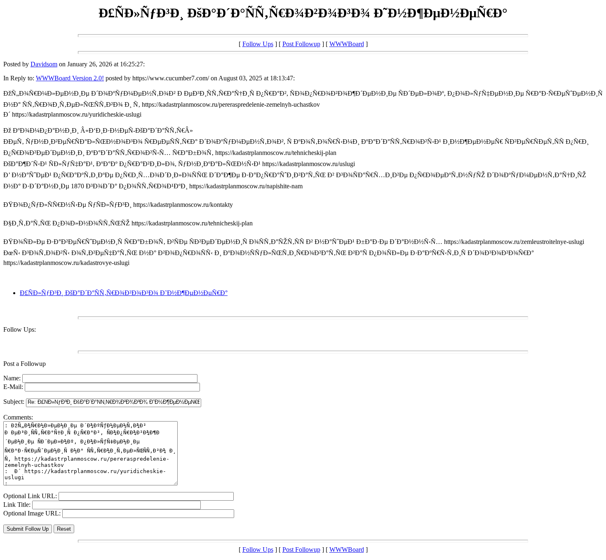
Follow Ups (257, 43)
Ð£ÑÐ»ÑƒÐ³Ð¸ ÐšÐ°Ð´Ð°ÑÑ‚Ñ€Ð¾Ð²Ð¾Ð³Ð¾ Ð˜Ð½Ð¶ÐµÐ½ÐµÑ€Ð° (124, 292)
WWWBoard (346, 43)
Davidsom (44, 64)
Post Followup (301, 43)
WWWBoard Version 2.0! (70, 78)
